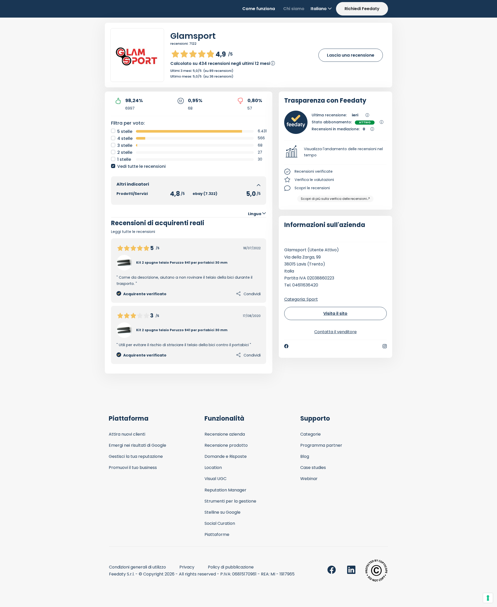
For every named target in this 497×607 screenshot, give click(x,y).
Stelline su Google (222, 512)
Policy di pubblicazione (231, 567)
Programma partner (321, 445)
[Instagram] (385, 346)
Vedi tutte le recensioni (141, 166)
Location (213, 468)
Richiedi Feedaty (362, 9)
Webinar (309, 479)
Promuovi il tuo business (133, 468)
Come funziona (258, 9)
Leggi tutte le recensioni (133, 231)
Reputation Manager (225, 490)
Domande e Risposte (225, 456)
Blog (304, 456)
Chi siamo (293, 9)
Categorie (310, 434)
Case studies (313, 468)
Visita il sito (335, 313)
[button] (335, 152)
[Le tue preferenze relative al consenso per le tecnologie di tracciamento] (488, 598)
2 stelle (124, 152)
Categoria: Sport (301, 299)
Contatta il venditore (335, 332)
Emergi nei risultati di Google (137, 445)
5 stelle (124, 131)
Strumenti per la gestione (230, 501)
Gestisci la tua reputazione (136, 456)
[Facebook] (286, 346)
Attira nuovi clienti (127, 434)
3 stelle (124, 145)
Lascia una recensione (350, 55)
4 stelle (125, 138)
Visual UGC (215, 479)
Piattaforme (216, 534)
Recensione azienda (224, 434)
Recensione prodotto (226, 445)
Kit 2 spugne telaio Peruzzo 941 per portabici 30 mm (182, 262)
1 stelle (124, 159)
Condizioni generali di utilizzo (137, 567)
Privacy (186, 567)
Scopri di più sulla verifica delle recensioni (334, 198)
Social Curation (219, 523)
